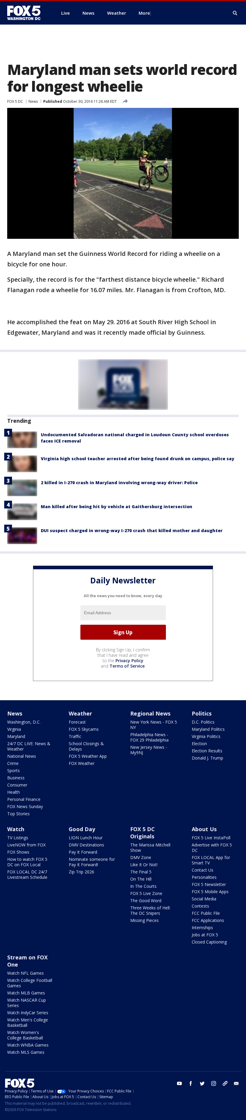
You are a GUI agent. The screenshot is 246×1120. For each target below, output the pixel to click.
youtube (179, 1083)
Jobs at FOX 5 (205, 935)
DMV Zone (140, 857)
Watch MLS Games (25, 1052)
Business (16, 778)
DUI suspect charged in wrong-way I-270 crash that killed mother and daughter (132, 530)
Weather (80, 713)
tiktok (225, 1083)
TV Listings (17, 837)
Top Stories (18, 813)
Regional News (150, 713)
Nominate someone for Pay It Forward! (92, 861)
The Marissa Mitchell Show (150, 847)
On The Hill (141, 879)
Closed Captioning (209, 942)
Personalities (204, 877)
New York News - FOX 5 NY (153, 724)
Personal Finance (23, 799)
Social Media (204, 899)
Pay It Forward (83, 852)
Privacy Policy (129, 660)
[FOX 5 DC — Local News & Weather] (27, 13)
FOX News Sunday (25, 806)
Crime (13, 763)
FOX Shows (18, 852)
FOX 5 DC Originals (142, 832)
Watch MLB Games (26, 993)
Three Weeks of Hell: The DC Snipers (150, 910)
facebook (191, 1083)
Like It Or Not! (144, 864)
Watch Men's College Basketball (27, 1022)
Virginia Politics (206, 736)
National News (21, 756)
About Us (204, 829)
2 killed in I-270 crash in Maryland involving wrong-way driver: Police (119, 482)
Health (13, 792)
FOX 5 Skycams (84, 729)
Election (199, 743)
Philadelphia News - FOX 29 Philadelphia (149, 737)
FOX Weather (81, 763)
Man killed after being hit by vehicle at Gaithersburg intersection (116, 506)
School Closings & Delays (86, 746)
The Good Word (145, 900)
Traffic (75, 736)
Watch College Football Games (29, 982)
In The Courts (143, 886)
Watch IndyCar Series (27, 1012)
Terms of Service (127, 666)
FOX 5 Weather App (88, 756)
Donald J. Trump (207, 758)
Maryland (16, 736)
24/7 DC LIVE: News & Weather (28, 746)
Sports (13, 770)
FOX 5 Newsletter (209, 884)
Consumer (17, 785)
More (144, 13)
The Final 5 (141, 872)
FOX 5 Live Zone (146, 893)
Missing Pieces (144, 920)
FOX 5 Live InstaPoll (211, 837)
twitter (202, 1083)
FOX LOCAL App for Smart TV (211, 860)
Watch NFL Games (25, 973)
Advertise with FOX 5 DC (212, 847)
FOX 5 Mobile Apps (210, 891)
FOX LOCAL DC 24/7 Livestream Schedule (27, 874)
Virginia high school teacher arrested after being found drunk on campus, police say (137, 458)
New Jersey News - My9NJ (148, 749)
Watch (15, 829)
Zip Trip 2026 (81, 872)
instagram (213, 1083)
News (33, 101)
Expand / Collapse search (235, 13)
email (236, 1083)
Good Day (82, 829)
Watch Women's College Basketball (25, 1035)
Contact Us (202, 870)
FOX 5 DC (15, 101)
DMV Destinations (86, 845)
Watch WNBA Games (28, 1045)
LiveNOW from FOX (26, 845)
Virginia (14, 729)
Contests (200, 906)
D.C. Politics (203, 722)
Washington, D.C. (23, 722)
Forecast (77, 722)
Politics (202, 713)
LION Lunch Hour (86, 837)
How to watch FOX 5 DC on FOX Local (27, 861)
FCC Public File (206, 913)
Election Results (207, 751)
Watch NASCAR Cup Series (26, 1002)
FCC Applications (208, 920)
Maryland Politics (208, 729)
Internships (202, 927)
